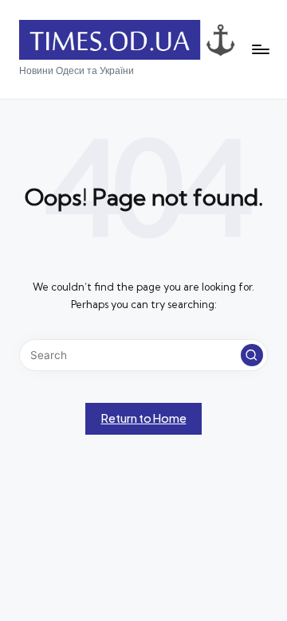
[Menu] (260, 49)
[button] (252, 355)
